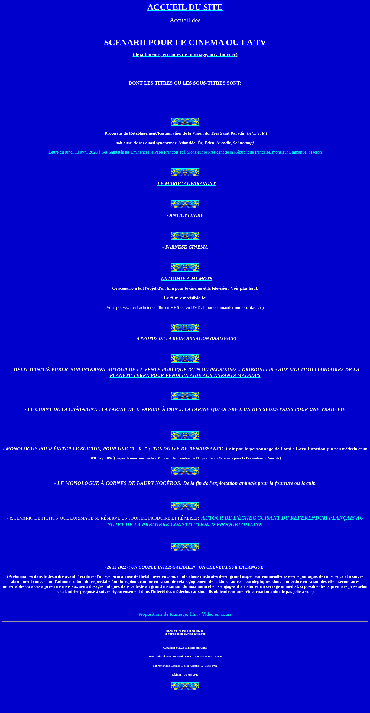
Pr (185, 614)
